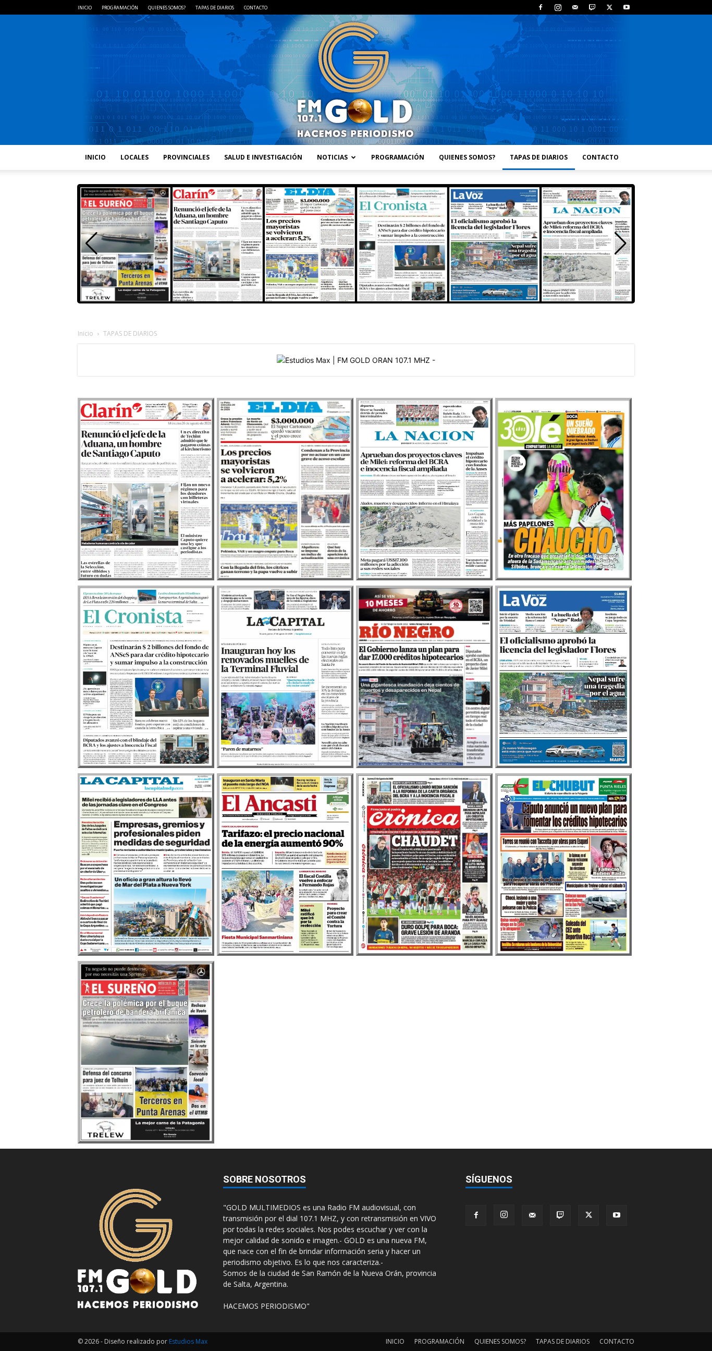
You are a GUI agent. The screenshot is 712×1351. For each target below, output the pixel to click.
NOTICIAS (332, 157)
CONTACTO (255, 7)
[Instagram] (558, 7)
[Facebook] (540, 7)
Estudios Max (188, 1341)
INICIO (85, 7)
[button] (620, 243)
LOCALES (134, 157)
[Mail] (575, 7)
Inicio (85, 333)
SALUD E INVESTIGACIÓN (263, 157)
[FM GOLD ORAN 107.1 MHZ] (356, 80)
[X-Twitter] (609, 7)
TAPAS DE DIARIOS (214, 7)
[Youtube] (626, 7)
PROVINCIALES (186, 157)
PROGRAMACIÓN (120, 7)
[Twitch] (592, 7)
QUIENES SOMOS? (167, 7)
